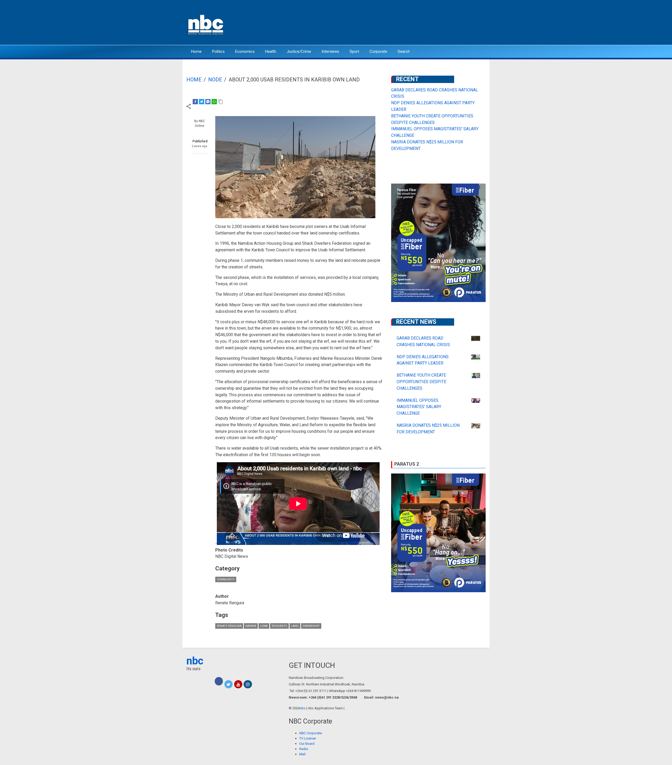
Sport (354, 51)
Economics (245, 51)
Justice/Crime (299, 51)
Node (215, 79)
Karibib (250, 626)
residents (279, 626)
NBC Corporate (310, 733)
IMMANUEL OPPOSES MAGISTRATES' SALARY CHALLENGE (419, 407)
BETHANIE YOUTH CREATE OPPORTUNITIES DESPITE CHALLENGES (421, 382)
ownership (311, 626)
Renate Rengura (229, 626)
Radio (303, 749)
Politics (218, 51)
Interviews (330, 51)
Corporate (378, 51)
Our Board (306, 744)
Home (196, 51)
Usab (264, 626)
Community (226, 579)
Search (404, 51)
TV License (307, 738)
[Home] (206, 24)
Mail (302, 754)
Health (270, 51)
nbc (194, 661)
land (295, 626)
